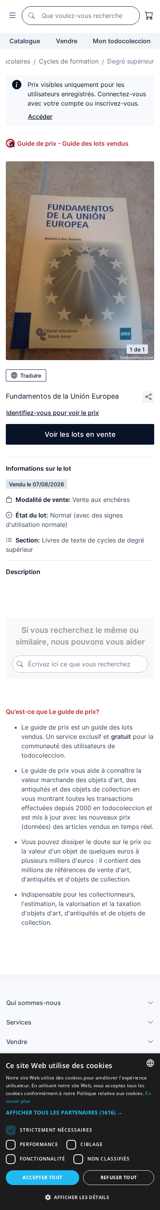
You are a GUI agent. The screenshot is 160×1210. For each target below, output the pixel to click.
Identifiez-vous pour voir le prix (52, 413)
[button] (80, 1112)
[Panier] (149, 16)
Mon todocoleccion (122, 41)
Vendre (66, 41)
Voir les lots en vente (80, 434)
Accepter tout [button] (42, 1177)
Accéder (40, 116)
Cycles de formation (69, 61)
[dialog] (80, 1131)
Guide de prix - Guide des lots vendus (73, 143)
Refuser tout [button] (119, 1177)
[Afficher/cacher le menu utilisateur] (11, 15)
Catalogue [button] (24, 41)
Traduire (30, 375)
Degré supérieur (130, 61)
